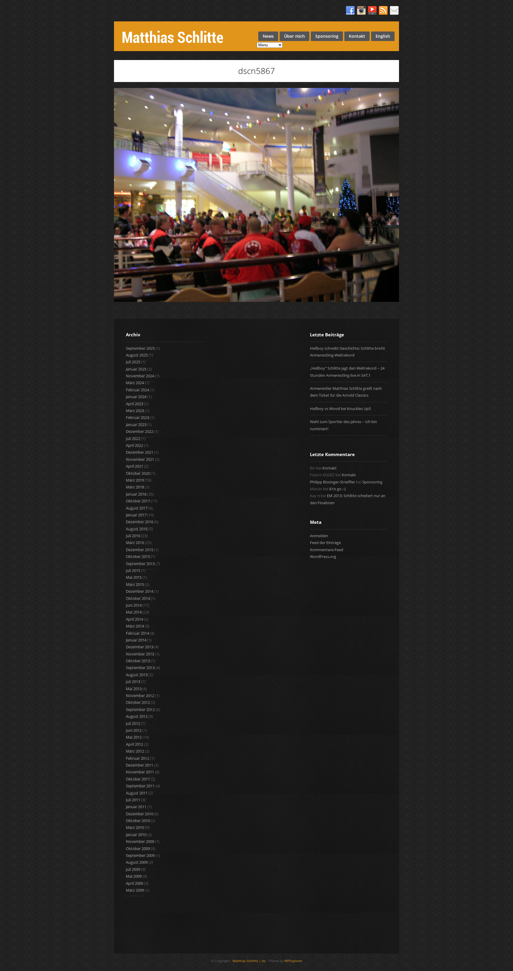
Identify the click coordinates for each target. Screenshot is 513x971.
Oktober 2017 (138, 501)
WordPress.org (323, 556)
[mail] (394, 10)
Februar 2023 (137, 417)
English (383, 36)
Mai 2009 (134, 876)
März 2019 (135, 480)
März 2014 (135, 626)
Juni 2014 (134, 605)
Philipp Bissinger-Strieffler (332, 482)
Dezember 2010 (139, 813)
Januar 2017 (136, 515)
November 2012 (140, 695)
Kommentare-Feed (326, 549)
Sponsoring (326, 36)
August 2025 (137, 355)
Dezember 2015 (139, 549)
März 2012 (135, 751)
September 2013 (140, 667)
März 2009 (135, 890)
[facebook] (350, 10)
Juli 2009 (133, 869)
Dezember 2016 (139, 521)
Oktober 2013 (138, 660)
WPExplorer (293, 961)
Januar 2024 (136, 396)
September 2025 (140, 348)
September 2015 (140, 563)
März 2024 (135, 382)
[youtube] (372, 10)
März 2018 (135, 487)
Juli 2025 (133, 362)
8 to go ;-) (337, 488)
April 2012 (134, 744)
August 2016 (137, 529)
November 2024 (140, 376)
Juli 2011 (133, 800)
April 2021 (134, 466)
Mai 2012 (134, 737)
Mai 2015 (134, 577)
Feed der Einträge (325, 542)
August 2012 (137, 716)
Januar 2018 (136, 494)
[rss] (383, 10)
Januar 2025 (136, 369)
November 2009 (140, 841)
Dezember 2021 (139, 452)
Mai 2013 (134, 688)
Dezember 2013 (139, 647)
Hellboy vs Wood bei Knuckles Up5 (340, 408)
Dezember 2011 (139, 765)
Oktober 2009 (138, 848)
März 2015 (135, 584)
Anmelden (319, 535)
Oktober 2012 (138, 702)
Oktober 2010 (138, 820)
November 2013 (140, 654)
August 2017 (137, 508)
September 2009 (140, 855)
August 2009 (137, 862)
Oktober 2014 (138, 598)
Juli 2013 (133, 681)
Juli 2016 (133, 535)
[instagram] (361, 10)
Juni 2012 (134, 730)
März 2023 (135, 410)
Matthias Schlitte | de (248, 961)
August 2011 (137, 793)
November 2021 (140, 459)
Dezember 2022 (139, 431)
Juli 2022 (133, 438)
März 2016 (135, 542)
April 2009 (134, 883)
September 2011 (140, 786)
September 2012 (140, 709)
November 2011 (140, 772)
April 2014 (134, 619)
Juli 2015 (133, 570)
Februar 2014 (137, 633)
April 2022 (134, 445)
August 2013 (137, 674)
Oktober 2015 (138, 556)
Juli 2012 (133, 723)
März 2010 (135, 827)
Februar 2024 (137, 390)
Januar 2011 (136, 806)
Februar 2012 (137, 758)
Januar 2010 (136, 834)
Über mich (294, 36)
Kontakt (357, 36)
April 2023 (134, 403)
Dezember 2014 (139, 591)
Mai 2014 (134, 612)
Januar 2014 (136, 640)
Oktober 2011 (138, 779)
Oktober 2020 (138, 473)
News (268, 36)
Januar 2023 (136, 424)
